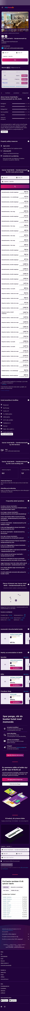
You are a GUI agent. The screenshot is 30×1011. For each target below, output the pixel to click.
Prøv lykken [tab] (6, 890)
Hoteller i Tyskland (21, 944)
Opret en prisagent (21, 747)
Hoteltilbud (5, 944)
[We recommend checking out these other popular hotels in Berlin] (28, 629)
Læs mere (4, 384)
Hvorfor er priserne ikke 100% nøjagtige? (12, 939)
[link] (16, 668)
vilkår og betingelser (24, 867)
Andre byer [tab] (5, 887)
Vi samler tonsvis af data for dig (10, 936)
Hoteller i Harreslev (7, 905)
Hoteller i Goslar (6, 912)
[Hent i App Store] (13, 1000)
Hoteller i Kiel (6, 903)
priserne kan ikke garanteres (7, 930)
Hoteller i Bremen (6, 910)
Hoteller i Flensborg (7, 899)
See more (26, 657)
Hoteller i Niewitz (6, 908)
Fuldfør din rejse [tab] (15, 890)
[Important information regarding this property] (28, 463)
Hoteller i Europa (13, 944)
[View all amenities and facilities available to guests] (28, 400)
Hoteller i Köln (6, 914)
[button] (2, 7)
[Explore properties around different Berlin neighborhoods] (28, 653)
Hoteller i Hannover (7, 916)
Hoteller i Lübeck (6, 901)
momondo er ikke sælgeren (9, 934)
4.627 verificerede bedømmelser (15, 48)
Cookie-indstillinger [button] (5, 390)
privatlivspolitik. (5, 868)
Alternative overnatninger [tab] (17, 887)
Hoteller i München (7, 907)
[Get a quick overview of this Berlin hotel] (28, 98)
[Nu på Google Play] (4, 1000)
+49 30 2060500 (6, 46)
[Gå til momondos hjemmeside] (9, 7)
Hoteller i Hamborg (7, 897)
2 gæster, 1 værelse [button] (7, 56)
